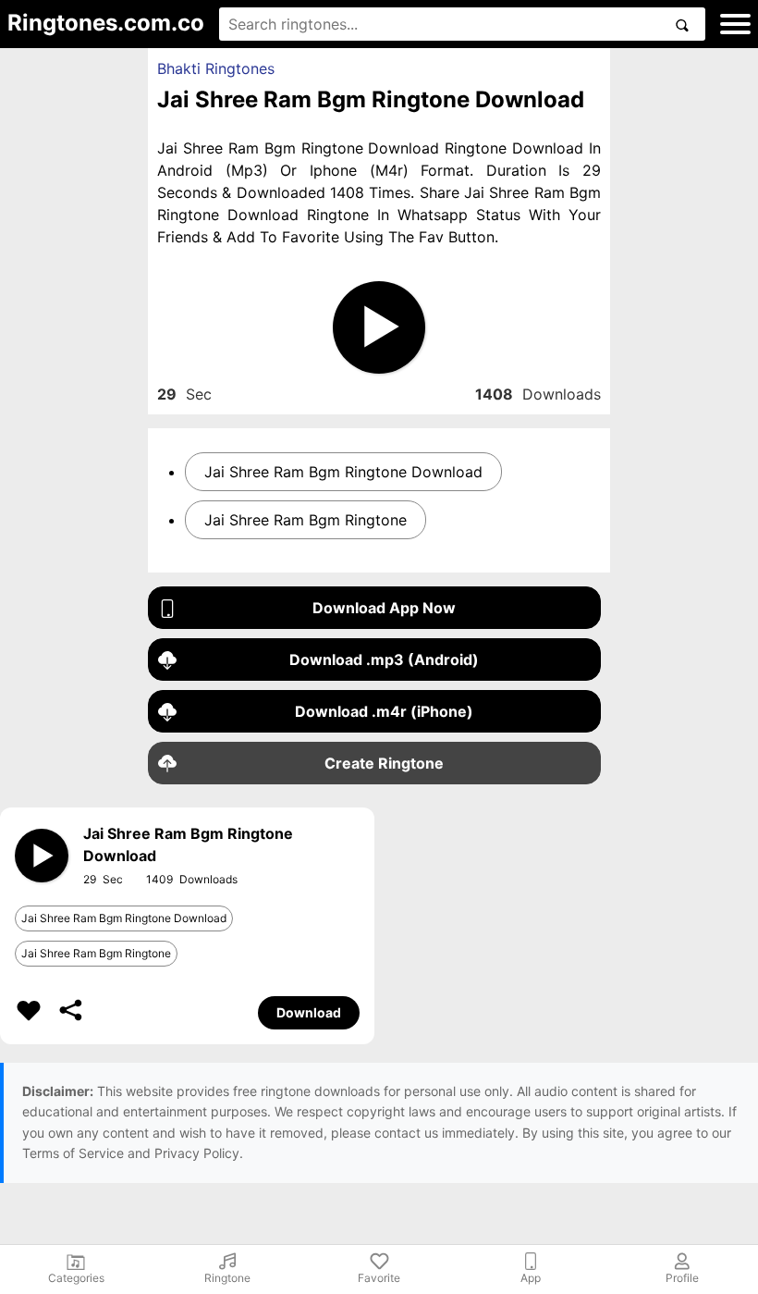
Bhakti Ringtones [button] (216, 68)
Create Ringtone (384, 763)
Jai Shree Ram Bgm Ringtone (305, 520)
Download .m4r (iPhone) (384, 711)
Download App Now (384, 607)
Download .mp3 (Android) (384, 659)
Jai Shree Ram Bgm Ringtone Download (343, 471)
